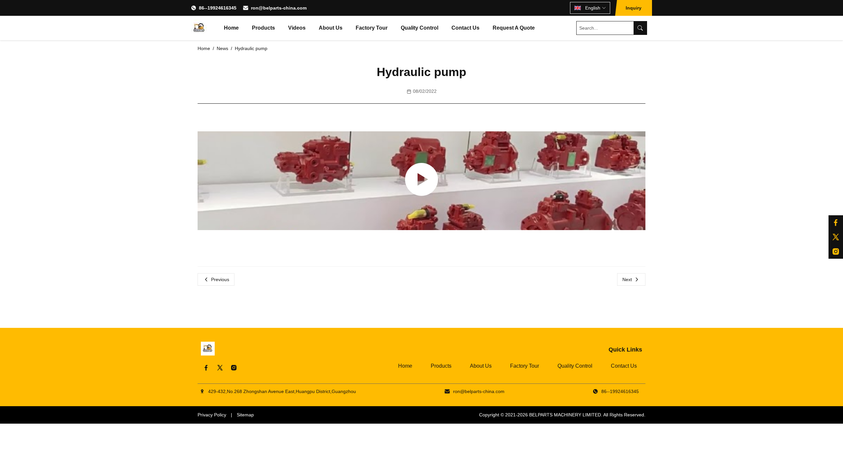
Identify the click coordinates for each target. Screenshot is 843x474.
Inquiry (633, 8)
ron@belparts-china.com (279, 8)
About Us (330, 28)
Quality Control (419, 28)
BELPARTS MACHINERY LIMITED (565, 414)
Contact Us (465, 28)
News (222, 48)
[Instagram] (836, 251)
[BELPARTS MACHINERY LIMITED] (199, 28)
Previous (220, 279)
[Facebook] (836, 222)
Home (231, 28)
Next (627, 279)
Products (263, 28)
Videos (297, 28)
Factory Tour (372, 28)
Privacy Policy (212, 414)
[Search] (640, 28)
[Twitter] (836, 237)
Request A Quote (514, 28)
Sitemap (245, 414)
